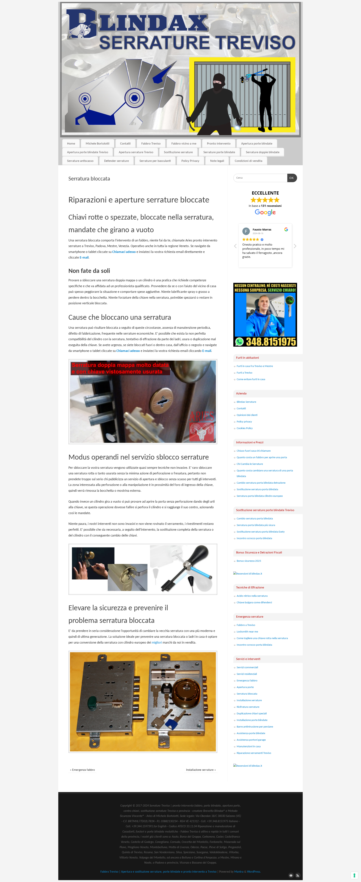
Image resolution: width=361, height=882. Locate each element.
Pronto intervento (219, 143)
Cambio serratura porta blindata (255, 518)
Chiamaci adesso (124, 252)
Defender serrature (116, 161)
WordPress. (254, 871)
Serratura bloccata (247, 694)
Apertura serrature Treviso (136, 152)
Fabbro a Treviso (246, 625)
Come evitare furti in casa (251, 379)
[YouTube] (290, 875)
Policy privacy (244, 421)
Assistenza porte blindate (251, 733)
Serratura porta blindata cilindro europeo (260, 496)
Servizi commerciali (247, 667)
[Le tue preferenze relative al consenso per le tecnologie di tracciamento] (354, 875)
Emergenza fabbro (82, 770)
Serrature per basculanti (155, 161)
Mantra (238, 871)
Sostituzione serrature (178, 152)
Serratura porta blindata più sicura (256, 525)
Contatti (125, 143)
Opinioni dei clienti (247, 415)
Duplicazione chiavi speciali (252, 713)
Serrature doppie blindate (262, 152)
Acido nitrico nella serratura (252, 596)
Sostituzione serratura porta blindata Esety (261, 531)
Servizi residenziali (247, 674)
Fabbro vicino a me (183, 143)
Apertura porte (245, 687)
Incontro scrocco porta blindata (254, 538)
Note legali (217, 161)
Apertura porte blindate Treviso (87, 152)
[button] (295, 247)
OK (290, 178)
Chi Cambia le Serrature (250, 464)
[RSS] (297, 875)
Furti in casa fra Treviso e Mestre (255, 366)
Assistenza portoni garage (251, 740)
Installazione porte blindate (252, 720)
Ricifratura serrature (248, 707)
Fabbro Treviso (151, 143)
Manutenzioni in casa (249, 746)
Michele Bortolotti (97, 143)
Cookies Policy (245, 428)
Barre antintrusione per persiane (255, 726)
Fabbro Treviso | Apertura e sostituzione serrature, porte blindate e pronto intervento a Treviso (158, 871)
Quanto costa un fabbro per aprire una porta (262, 457)
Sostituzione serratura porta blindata (257, 489)
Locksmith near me (247, 631)
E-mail (84, 258)
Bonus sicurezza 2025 (249, 561)
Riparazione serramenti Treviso (254, 753)
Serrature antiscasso (80, 161)
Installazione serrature (201, 770)
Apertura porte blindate (256, 143)
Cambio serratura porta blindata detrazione (261, 483)
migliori (157, 643)
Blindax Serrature (246, 402)
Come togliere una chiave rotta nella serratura (262, 638)
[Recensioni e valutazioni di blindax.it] (247, 573)
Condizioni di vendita (248, 161)
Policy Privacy (190, 161)
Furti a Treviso (244, 372)
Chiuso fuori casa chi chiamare (254, 451)
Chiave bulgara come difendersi (254, 602)
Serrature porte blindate (219, 152)
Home (71, 143)
